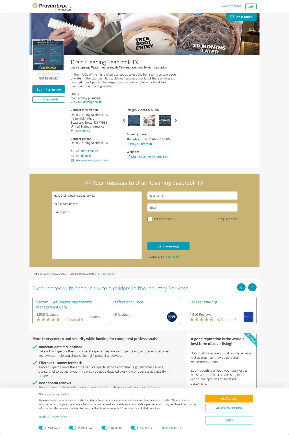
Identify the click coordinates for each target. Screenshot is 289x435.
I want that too (231, 6)
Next (176, 120)
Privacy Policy (58, 417)
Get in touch (243, 16)
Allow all (229, 398)
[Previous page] (241, 287)
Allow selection (229, 408)
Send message (168, 246)
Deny (229, 420)
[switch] (72, 428)
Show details (169, 428)
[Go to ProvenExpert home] (51, 7)
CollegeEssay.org (203, 302)
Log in (251, 6)
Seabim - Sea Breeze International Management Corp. (64, 304)
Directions (83, 131)
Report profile (107, 273)
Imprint (43, 417)
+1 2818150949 (87, 151)
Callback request (164, 219)
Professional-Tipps (128, 302)
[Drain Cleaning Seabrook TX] (48, 54)
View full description (84, 102)
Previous (124, 120)
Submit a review (49, 89)
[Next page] (252, 287)
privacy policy (171, 256)
